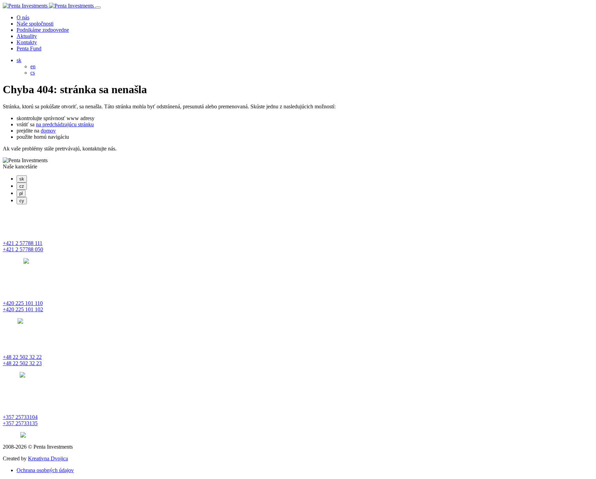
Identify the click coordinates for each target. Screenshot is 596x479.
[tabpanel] (298, 237)
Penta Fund (29, 48)
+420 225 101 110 (23, 303)
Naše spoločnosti (35, 24)
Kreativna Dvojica (48, 458)
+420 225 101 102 (23, 309)
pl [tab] (21, 193)
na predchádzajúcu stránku (65, 124)
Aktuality (27, 36)
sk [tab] (21, 179)
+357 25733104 (20, 417)
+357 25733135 (20, 423)
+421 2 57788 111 (22, 243)
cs (32, 73)
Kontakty (27, 42)
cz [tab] (21, 186)
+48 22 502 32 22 (22, 357)
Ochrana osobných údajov (45, 470)
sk (19, 60)
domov (48, 131)
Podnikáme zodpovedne (43, 30)
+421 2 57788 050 (23, 249)
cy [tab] (21, 200)
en (33, 66)
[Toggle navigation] (98, 8)
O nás (23, 17)
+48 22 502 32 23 (22, 363)
